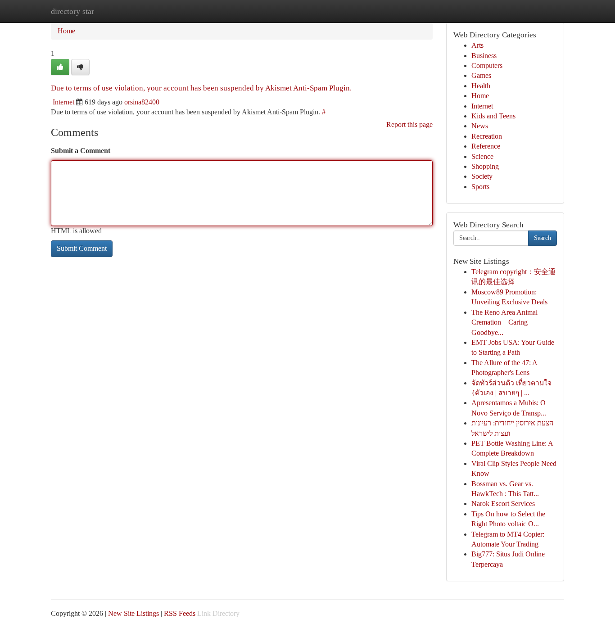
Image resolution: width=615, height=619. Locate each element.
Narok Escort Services (503, 503)
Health (480, 86)
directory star (72, 11)
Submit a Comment (80, 150)
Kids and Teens (493, 116)
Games (481, 75)
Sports (480, 186)
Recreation (486, 136)
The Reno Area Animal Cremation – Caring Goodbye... (504, 322)
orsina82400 (141, 102)
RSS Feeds (179, 613)
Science (482, 156)
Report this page (409, 124)
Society (482, 176)
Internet (63, 102)
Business (484, 55)
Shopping (485, 166)
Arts (477, 45)
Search (542, 238)
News (479, 126)
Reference (485, 146)
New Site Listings (133, 613)
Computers (486, 65)
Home (66, 31)
